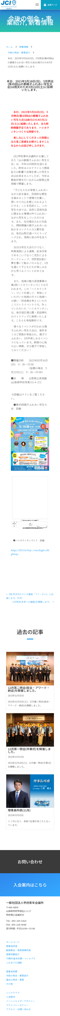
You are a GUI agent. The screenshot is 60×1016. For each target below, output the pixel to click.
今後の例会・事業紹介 (19, 52)
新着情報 (40, 22)
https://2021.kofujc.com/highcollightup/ (30, 550)
